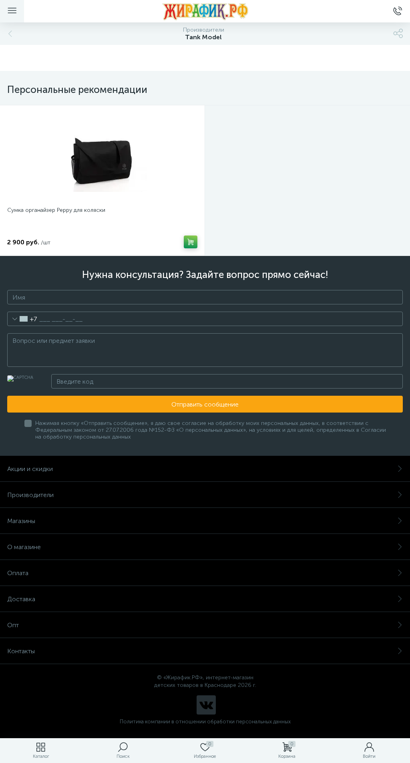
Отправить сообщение (205, 404)
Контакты (21, 651)
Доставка (21, 599)
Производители (30, 495)
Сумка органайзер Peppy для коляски (56, 210)
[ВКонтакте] (206, 705)
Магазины (21, 521)
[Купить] (190, 242)
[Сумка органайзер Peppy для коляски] (102, 157)
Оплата (17, 573)
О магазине (24, 547)
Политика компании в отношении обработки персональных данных (205, 722)
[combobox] (22, 319)
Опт (13, 625)
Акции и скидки (30, 469)
